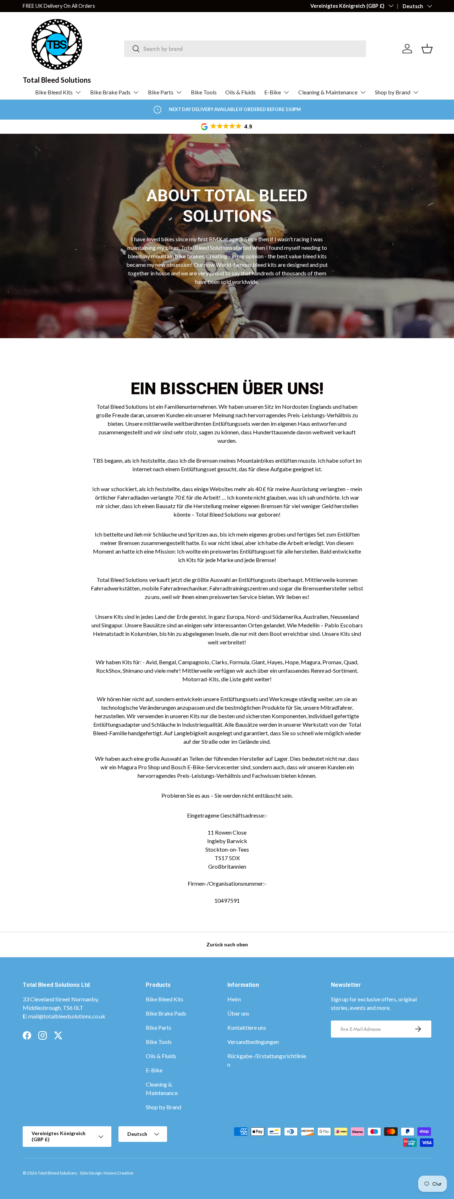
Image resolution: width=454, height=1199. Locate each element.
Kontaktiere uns (246, 1027)
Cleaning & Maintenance (328, 92)
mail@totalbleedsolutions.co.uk (66, 1016)
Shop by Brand (392, 92)
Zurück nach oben (227, 944)
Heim (234, 999)
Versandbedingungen (253, 1041)
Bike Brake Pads (110, 92)
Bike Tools (204, 92)
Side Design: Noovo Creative (106, 1173)
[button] (227, 126)
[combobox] (245, 48)
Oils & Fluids (240, 92)
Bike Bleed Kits (54, 92)
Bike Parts (160, 92)
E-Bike (272, 92)
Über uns (238, 1013)
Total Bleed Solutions (57, 1173)
